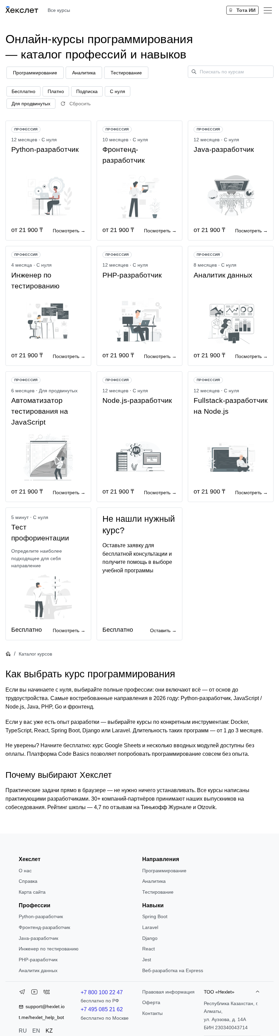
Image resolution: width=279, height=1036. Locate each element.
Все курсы (59, 10)
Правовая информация (168, 992)
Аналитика (154, 881)
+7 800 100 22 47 (102, 992)
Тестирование (158, 892)
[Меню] (268, 10)
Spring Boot (154, 916)
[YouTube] (34, 993)
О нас (25, 870)
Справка (28, 881)
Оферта (151, 1002)
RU (23, 1031)
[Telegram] (22, 993)
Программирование (164, 870)
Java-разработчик (38, 938)
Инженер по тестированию (49, 948)
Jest (146, 959)
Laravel (150, 927)
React (148, 948)
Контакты (152, 1013)
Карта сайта (32, 892)
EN (36, 1031)
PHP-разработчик (38, 959)
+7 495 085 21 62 (102, 1009)
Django (150, 938)
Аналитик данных (38, 970)
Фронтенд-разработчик (44, 927)
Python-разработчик (41, 916)
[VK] (46, 993)
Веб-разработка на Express (172, 970)
